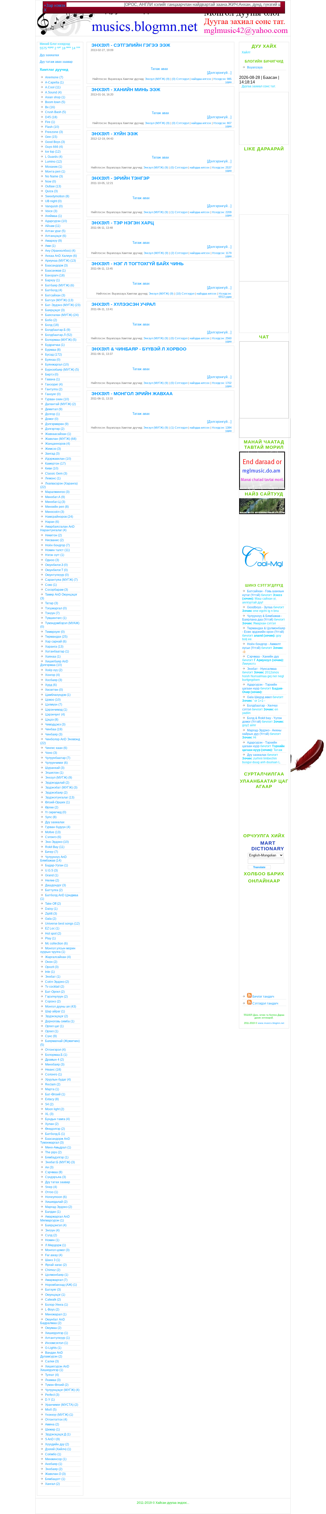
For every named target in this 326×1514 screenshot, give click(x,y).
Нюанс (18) (53, 1069)
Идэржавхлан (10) (58, 459)
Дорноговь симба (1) (59, 1021)
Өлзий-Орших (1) (57, 802)
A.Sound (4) (53, 92)
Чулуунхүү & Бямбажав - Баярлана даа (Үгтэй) (262, 617)
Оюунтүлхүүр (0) (57, 575)
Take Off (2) (53, 903)
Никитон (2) (53, 535)
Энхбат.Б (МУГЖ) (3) (60, 1162)
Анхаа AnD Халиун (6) (61, 256)
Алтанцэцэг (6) (55, 236)
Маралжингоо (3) (57, 492)
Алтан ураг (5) (55, 231)
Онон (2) (51, 962)
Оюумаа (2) (53, 1328)
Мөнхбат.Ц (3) (55, 502)
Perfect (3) (52, 1395)
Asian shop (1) (55, 97)
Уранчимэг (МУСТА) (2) (61, 1405)
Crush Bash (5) (55, 112)
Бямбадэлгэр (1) (57, 1157)
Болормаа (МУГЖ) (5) (60, 340)
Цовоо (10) (53, 699)
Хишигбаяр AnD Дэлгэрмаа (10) (54, 663)
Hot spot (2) (53, 933)
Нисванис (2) (54, 540)
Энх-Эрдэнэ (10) (57, 842)
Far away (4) (53, 1255)
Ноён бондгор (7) (57, 545)
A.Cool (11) (53, 87)
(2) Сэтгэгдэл (179, 253)
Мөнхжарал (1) (55, 1314)
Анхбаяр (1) (53, 1464)
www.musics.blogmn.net (271, 1023)
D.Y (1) (50, 1399)
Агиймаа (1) (53, 216)
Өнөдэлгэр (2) (55, 1129)
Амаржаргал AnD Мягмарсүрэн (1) (55, 1218)
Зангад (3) (52, 453)
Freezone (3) (54, 132)
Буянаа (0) (52, 359)
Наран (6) (52, 522)
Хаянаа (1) (53, 656)
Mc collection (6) (56, 943)
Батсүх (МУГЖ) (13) (59, 300)
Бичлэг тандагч (263, 996)
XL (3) (49, 1114)
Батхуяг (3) (53, 1289)
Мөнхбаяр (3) (54, 1064)
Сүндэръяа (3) (55, 1177)
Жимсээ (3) (53, 449)
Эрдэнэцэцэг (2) (56, 1016)
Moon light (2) (54, 1109)
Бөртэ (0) (51, 374)
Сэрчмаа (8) (53, 1172)
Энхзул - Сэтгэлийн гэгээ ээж (130, 45)
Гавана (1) (52, 379)
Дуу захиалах (256, 755)
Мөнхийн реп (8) (57, 506)
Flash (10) (52, 127)
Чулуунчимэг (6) (56, 763)
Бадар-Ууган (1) (56, 865)
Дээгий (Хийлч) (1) (58, 1449)
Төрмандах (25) (56, 636)
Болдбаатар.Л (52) (58, 335)
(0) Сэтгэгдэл (181, 78)
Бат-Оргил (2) (55, 992)
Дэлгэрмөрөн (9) (57, 424)
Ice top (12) (53, 151)
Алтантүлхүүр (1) (57, 1338)
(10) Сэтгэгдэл (185, 293)
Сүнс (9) (51, 1036)
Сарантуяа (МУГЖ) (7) (61, 580)
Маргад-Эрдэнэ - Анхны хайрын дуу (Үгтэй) (261, 732)
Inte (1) (50, 972)
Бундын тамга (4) (57, 1119)
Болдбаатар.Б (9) (57, 330)
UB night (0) (53, 201)
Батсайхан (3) (55, 295)
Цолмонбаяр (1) (56, 1275)
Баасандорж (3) (56, 265)
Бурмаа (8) (53, 350)
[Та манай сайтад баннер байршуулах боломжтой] (262, 580)
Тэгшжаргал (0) (56, 608)
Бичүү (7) (51, 852)
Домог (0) (51, 419)
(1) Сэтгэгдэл (179, 212)
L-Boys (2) (52, 1309)
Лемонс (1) (53, 478)
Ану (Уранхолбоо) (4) (60, 250)
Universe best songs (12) (62, 923)
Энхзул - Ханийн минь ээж (125, 89)
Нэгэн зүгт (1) (54, 555)
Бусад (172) (53, 354)
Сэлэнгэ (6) (53, 837)
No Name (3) (54, 176)
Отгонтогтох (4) (56, 1419)
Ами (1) (50, 246)
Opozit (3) (52, 967)
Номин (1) (52, 1240)
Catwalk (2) (53, 1299)
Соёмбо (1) (53, 1454)
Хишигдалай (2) (56, 1202)
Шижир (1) (52, 1429)
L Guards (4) (53, 157)
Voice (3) (51, 211)
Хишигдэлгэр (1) (56, 1333)
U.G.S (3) (51, 870)
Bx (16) (50, 107)
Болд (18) (52, 325)
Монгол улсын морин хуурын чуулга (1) (57, 950)
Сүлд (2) (51, 1235)
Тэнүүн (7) (52, 613)
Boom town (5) (55, 102)
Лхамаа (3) (53, 1380)
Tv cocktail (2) (54, 986)
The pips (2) (53, 1152)
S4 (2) (49, 1104)
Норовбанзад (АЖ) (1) (61, 1285)
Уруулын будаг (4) (58, 1079)
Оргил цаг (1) (54, 1026)
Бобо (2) (51, 320)
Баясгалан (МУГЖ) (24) (62, 315)
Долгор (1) (52, 414)
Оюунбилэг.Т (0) (56, 570)
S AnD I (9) (52, 1439)
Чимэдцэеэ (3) (55, 724)
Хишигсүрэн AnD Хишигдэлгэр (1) (54, 1368)
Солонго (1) (53, 1074)
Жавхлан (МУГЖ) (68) (60, 439)
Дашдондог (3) (55, 885)
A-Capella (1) (54, 82)
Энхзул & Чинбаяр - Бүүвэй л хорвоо (138, 349)
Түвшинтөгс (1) (55, 618)
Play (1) (50, 938)
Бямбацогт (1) (55, 1479)
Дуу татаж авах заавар (56, 62)
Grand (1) (51, 875)
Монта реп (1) (55, 171)
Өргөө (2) (51, 807)
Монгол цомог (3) (57, 1250)
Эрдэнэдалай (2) (57, 782)
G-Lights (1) (53, 1348)
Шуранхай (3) (54, 768)
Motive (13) (53, 832)
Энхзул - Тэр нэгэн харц (122, 222)
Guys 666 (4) (54, 147)
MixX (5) (51, 1409)
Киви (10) (51, 468)
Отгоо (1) (51, 1192)
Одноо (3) (52, 560)
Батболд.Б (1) (55, 1134)
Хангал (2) (52, 1484)
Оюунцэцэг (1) (55, 1295)
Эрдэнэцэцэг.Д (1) (58, 1434)
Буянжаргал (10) (57, 364)
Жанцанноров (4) (57, 443)
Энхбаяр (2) (53, 1469)
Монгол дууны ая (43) (60, 1006)
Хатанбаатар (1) (57, 651)
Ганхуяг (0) (53, 394)
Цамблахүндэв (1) (58, 695)
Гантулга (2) (53, 389)
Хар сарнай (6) (55, 641)
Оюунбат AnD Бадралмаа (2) (52, 1321)
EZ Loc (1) (52, 928)
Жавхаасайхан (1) (58, 434)
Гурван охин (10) (57, 399)
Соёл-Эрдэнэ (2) (57, 982)
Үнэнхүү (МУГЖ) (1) (59, 1414)
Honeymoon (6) (56, 1197)
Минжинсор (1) (55, 1459)
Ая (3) (49, 1167)
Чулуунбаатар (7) (57, 758)
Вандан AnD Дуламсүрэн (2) (51, 1354)
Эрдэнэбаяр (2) (56, 792)
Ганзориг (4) (54, 384)
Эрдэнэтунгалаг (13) (59, 797)
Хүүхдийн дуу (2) (57, 1444)
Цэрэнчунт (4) (55, 714)
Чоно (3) (51, 753)
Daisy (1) (51, 909)
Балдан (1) (53, 1212)
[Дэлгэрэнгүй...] (219, 73)
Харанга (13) (54, 646)
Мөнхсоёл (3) (54, 512)
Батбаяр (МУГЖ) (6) (59, 285)
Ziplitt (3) (51, 913)
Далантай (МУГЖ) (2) (60, 404)
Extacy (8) (52, 1099)
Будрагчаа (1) (55, 345)
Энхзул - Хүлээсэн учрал (123, 304)
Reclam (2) (52, 1084)
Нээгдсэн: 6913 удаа (225, 295)
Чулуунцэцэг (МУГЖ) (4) (62, 1390)
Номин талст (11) (57, 550)
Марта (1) (52, 1089)
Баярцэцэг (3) (55, 310)
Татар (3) (51, 603)
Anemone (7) (54, 77)
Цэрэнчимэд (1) (56, 709)
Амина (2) (52, 1424)
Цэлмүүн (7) (53, 704)
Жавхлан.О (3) (55, 1474)
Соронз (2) (53, 1001)
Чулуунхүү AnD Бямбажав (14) (53, 858)
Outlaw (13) (53, 186)
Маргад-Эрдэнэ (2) (58, 1207)
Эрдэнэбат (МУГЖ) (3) (61, 787)
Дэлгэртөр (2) (54, 429)
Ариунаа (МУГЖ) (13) (60, 260)
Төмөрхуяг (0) (55, 632)
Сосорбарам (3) (56, 589)
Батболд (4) (53, 290)
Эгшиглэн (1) (54, 772)
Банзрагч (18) (55, 275)
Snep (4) (51, 1187)
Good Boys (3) (55, 142)
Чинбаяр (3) (53, 734)
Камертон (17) (55, 463)
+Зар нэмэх (54, 5)
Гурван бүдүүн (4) (57, 827)
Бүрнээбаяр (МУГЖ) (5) (62, 369)
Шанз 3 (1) (52, 1260)
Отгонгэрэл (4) (55, 1049)
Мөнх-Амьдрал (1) (58, 1147)
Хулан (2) (52, 1124)
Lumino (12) (53, 161)
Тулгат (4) (52, 1375)
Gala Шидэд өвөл (260, 697)
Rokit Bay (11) (54, 847)
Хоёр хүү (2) (53, 670)
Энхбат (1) (52, 976)
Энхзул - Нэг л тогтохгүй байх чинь (137, 263)
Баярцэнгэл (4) (55, 1225)
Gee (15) (51, 137)
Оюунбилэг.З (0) (56, 565)
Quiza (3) (51, 191)
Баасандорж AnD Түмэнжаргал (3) (55, 1140)
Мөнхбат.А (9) (55, 497)
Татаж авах (159, 69)
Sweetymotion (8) (57, 196)
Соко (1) (51, 585)
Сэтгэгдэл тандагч (265, 1003)
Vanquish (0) (54, 206)
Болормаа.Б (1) (56, 1055)
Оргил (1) (51, 1031)
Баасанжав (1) (55, 270)
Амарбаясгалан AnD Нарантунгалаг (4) (57, 528)
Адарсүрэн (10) (56, 221)
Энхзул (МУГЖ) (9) (157, 78)
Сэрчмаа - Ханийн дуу (263, 656)
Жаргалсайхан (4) (58, 957)
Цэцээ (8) (51, 719)
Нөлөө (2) (52, 880)
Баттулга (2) (54, 890)
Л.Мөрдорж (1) (55, 1245)
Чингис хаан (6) (56, 748)
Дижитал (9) (53, 409)
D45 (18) (51, 117)
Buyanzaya (255, 67)
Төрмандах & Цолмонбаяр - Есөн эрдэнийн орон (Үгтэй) (263, 630)
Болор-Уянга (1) (56, 1304)
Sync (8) (51, 817)
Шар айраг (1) (55, 1011)
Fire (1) (50, 122)
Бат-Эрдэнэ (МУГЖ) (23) (62, 305)
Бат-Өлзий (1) (55, 1094)
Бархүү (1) (52, 280)
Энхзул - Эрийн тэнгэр (120, 178)
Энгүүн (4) (52, 1230)
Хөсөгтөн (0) (54, 690)
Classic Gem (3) (56, 473)
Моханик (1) (53, 166)
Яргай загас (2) (56, 1265)
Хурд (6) (51, 685)
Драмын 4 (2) (54, 1059)
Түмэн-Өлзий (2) (57, 1385)
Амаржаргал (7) (56, 1280)
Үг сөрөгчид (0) (55, 812)
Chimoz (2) (52, 1270)
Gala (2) (50, 918)
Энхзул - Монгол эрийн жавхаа (132, 393)
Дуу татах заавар (57, 1182)
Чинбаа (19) (53, 729)
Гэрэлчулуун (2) (56, 996)
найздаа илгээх (201, 78)
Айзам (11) (52, 226)
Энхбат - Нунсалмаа (262, 669)
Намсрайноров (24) (59, 516)
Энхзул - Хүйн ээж (114, 133)
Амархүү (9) (53, 241)
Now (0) (50, 181)
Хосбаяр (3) (53, 680)
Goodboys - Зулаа (260, 607)
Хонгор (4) (52, 675)
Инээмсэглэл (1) (56, 1343)
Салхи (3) (52, 1361)
